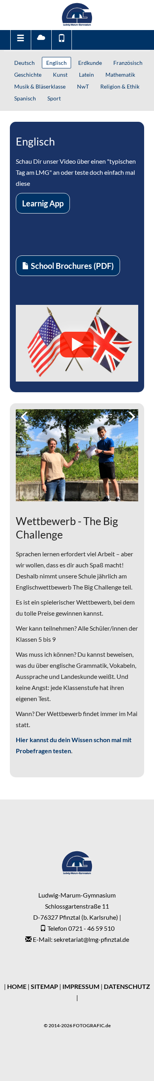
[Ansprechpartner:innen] (61, 40)
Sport (54, 98)
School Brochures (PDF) (71, 265)
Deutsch (24, 62)
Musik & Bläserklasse (40, 86)
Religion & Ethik (119, 86)
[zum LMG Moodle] (41, 40)
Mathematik (120, 74)
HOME (16, 986)
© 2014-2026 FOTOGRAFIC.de (77, 1025)
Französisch (128, 62)
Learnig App (43, 203)
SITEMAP (44, 986)
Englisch (56, 62)
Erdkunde (90, 62)
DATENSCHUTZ (127, 986)
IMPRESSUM (81, 986)
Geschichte (27, 74)
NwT (83, 86)
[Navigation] (20, 40)
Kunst (60, 74)
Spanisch (25, 98)
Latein (86, 74)
